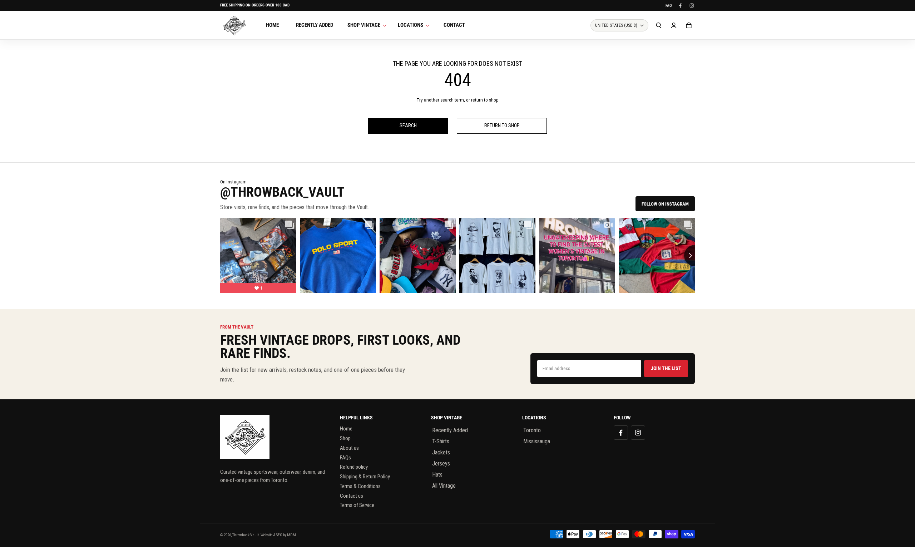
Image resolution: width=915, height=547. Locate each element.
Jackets (441, 452)
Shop (345, 438)
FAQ (669, 6)
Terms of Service (357, 505)
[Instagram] (691, 5)
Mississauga (536, 441)
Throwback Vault (245, 535)
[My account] (674, 25)
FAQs (345, 457)
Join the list (666, 368)
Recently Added (450, 430)
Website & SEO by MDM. (279, 535)
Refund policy (354, 467)
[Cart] (689, 25)
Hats (437, 474)
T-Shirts (440, 441)
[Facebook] (680, 5)
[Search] (659, 25)
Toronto (532, 430)
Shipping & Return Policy (365, 476)
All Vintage (444, 485)
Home (346, 428)
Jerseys (441, 463)
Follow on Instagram (665, 204)
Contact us (351, 496)
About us (349, 448)
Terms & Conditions (360, 486)
